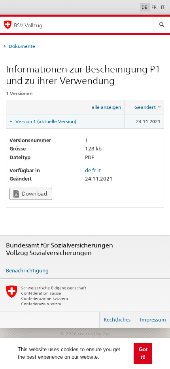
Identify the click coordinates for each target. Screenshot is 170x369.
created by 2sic (94, 334)
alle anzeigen (106, 107)
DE (145, 7)
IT (162, 7)
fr (94, 170)
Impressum (153, 319)
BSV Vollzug (28, 25)
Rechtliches (117, 319)
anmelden (85, 316)
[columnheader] (144, 107)
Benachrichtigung (27, 270)
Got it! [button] (143, 353)
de (88, 170)
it (99, 170)
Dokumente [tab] (21, 46)
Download (34, 193)
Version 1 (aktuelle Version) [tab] (45, 121)
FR (154, 7)
